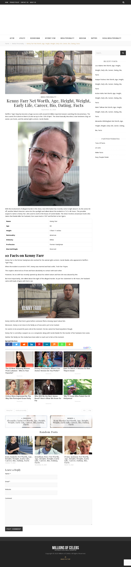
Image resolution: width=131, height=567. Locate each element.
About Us (33, 2)
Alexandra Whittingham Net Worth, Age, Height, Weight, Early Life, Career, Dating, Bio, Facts (110, 125)
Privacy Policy (14, 2)
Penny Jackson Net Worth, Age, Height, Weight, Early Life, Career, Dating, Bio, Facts (76, 459)
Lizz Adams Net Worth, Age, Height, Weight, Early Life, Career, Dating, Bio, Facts (108, 70)
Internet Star (50, 38)
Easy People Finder (102, 157)
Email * (7, 481)
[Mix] (54, 344)
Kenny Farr (9, 410)
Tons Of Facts (100, 143)
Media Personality (67, 38)
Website (8, 489)
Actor (12, 38)
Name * (8, 474)
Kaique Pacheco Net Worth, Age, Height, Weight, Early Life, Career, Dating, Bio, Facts (109, 84)
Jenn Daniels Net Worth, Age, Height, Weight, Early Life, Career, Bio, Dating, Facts (18, 458)
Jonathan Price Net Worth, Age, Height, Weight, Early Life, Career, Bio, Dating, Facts (47, 459)
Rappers (94, 38)
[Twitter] (16, 344)
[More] (69, 344)
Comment (8, 498)
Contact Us (24, 2)
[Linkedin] (31, 344)
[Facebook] (8, 344)
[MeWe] (46, 344)
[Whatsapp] (62, 344)
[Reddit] (24, 344)
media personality (21, 410)
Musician (82, 38)
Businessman (35, 38)
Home (6, 2)
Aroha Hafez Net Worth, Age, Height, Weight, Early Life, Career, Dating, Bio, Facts (108, 98)
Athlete (22, 38)
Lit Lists (98, 148)
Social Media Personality (111, 38)
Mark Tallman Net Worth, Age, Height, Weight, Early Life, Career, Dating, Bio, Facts (108, 111)
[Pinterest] (39, 344)
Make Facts (99, 152)
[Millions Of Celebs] (65, 20)
